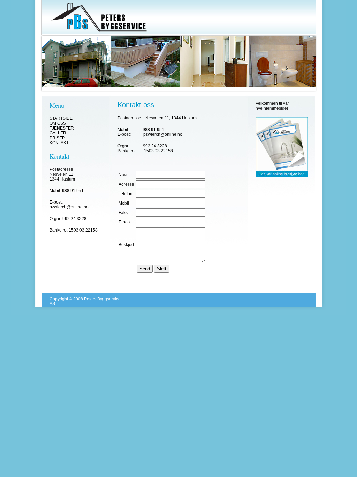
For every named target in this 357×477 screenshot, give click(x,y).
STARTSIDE (61, 118)
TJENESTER (62, 128)
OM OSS (58, 123)
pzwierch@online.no (69, 207)
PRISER (57, 137)
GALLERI (58, 133)
